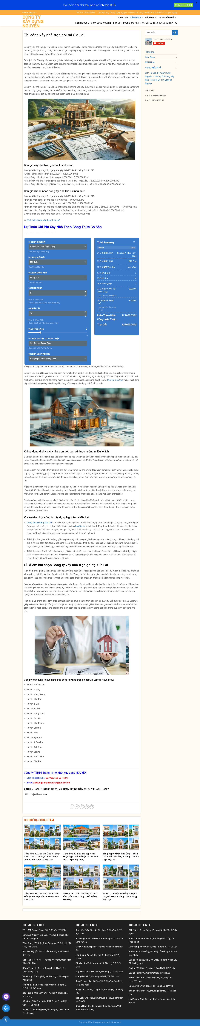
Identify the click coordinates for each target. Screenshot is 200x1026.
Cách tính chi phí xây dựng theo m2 (43, 220)
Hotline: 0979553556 (86, 12)
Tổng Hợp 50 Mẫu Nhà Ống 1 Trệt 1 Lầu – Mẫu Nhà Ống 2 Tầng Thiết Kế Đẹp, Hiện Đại (121, 856)
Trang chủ (122, 17)
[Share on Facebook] (72, 806)
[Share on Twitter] (77, 806)
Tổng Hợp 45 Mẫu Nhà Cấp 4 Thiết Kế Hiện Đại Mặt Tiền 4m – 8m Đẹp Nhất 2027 (41, 896)
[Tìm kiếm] (176, 23)
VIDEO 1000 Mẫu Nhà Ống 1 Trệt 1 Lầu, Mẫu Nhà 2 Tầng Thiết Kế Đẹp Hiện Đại (120, 896)
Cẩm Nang (135, 17)
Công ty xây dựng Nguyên (33, 21)
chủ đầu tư (79, 526)
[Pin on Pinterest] (86, 806)
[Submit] (175, 32)
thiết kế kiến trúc (115, 380)
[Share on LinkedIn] (91, 806)
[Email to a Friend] (81, 806)
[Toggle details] (134, 242)
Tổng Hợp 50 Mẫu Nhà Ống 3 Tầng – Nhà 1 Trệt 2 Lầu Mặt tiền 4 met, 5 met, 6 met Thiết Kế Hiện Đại (42, 856)
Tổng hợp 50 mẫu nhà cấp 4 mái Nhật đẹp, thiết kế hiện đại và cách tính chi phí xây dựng (80, 856)
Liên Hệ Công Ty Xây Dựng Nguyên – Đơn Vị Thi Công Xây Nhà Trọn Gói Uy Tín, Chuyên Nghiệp (138, 12)
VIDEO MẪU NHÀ (167, 17)
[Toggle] (176, 57)
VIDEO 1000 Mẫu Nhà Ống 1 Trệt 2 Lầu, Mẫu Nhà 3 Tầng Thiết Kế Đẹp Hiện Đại (80, 896)
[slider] (40, 332)
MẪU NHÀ (150, 17)
